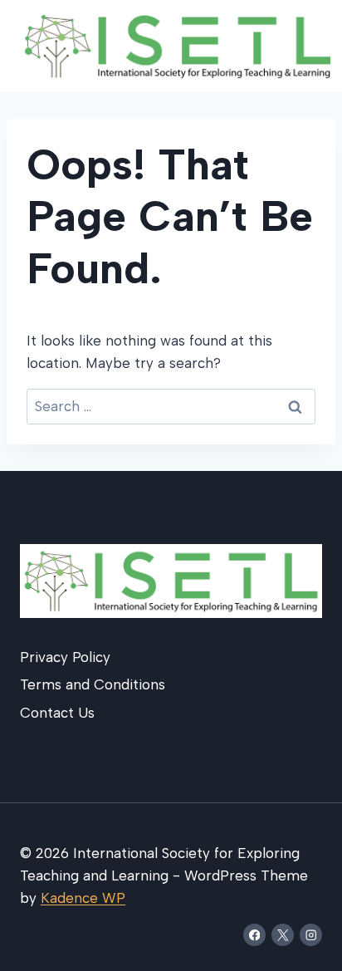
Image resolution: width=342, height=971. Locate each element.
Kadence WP (83, 898)
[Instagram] (311, 935)
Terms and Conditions (92, 684)
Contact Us (57, 712)
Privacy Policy (65, 657)
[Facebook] (254, 935)
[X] (282, 935)
